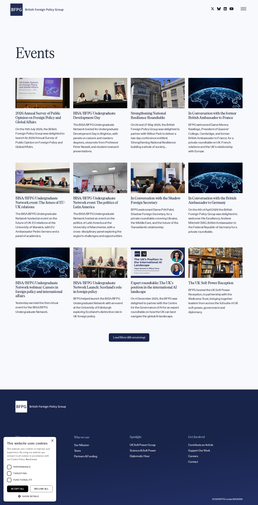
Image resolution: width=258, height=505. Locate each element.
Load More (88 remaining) (129, 337)
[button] (30, 496)
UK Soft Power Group (143, 445)
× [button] (52, 440)
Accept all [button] (17, 488)
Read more (31, 459)
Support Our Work (199, 450)
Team (77, 450)
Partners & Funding (85, 456)
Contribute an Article (200, 445)
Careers (193, 456)
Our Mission (81, 445)
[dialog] (30, 469)
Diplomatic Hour (140, 456)
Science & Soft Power (143, 450)
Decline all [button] (41, 488)
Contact (193, 461)
